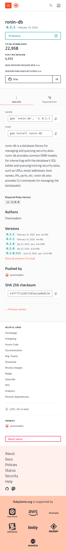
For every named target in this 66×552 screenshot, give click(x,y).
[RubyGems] (16, 5)
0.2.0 (10, 244)
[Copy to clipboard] (56, 118)
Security (11, 476)
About (10, 453)
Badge (8, 373)
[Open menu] (8, 5)
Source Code (11, 344)
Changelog (10, 339)
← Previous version (15, 309)
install (8, 126)
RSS (7, 385)
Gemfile (8, 112)
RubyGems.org (22, 501)
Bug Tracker (11, 356)
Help (8, 481)
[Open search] (51, 5)
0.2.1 (10, 234)
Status (10, 470)
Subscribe (10, 379)
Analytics (10, 391)
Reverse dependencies (17, 397)
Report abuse (15, 439)
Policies (11, 464)
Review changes (14, 368)
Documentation (13, 350)
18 (56, 79)
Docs (9, 459)
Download (10, 362)
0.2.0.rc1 (13, 253)
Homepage (11, 333)
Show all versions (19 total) (20, 258)
